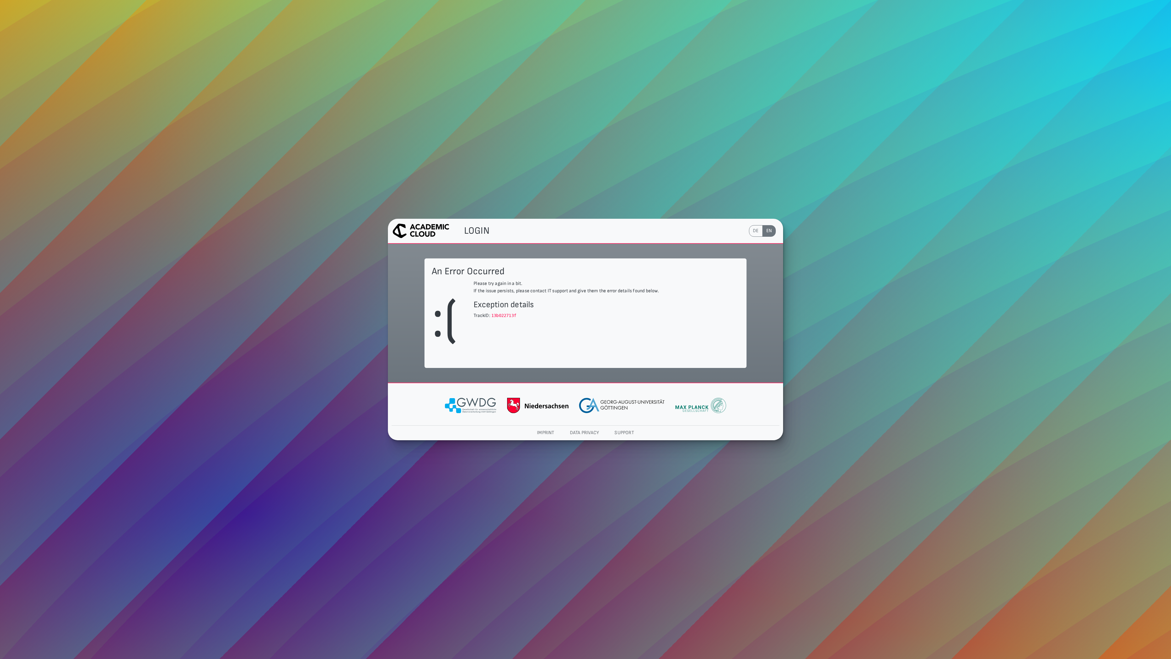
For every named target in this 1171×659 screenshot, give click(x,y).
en (769, 231)
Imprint (545, 433)
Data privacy (584, 433)
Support (624, 433)
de (755, 231)
